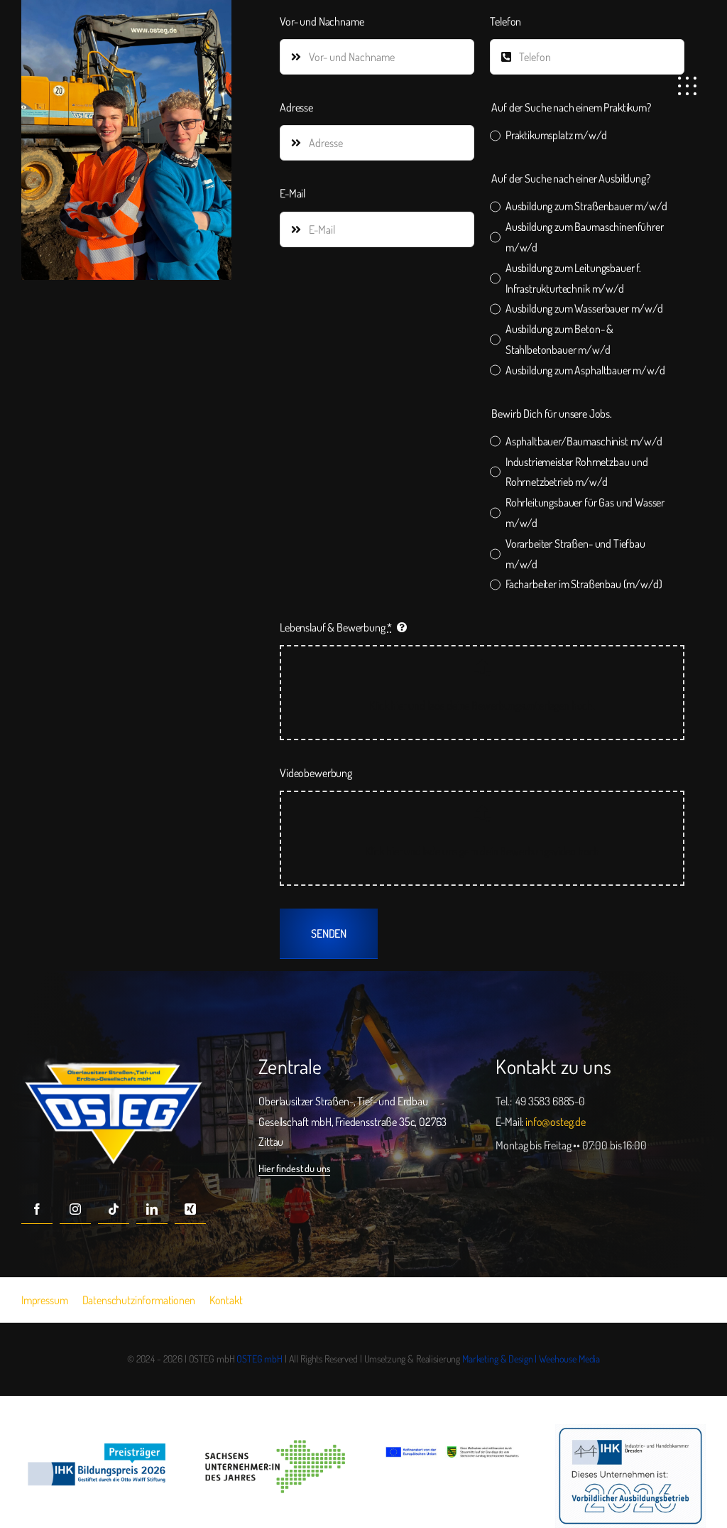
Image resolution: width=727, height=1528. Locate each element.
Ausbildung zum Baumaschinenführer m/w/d (584, 237)
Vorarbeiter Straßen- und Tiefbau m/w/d (575, 553)
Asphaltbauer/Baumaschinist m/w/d (583, 441)
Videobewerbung (316, 773)
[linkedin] (152, 1208)
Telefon (505, 21)
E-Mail (292, 193)
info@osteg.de (555, 1122)
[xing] (190, 1208)
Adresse (296, 107)
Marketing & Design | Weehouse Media (531, 1359)
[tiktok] (113, 1208)
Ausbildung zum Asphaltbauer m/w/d (585, 370)
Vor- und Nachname (322, 21)
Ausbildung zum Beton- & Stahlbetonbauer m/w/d (559, 339)
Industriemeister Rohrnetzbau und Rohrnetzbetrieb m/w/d (576, 472)
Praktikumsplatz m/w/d (555, 135)
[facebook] (37, 1208)
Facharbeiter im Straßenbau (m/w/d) (583, 584)
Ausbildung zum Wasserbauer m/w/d (583, 308)
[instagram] (75, 1208)
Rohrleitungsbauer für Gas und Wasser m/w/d (585, 512)
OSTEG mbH (259, 1359)
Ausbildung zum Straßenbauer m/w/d (586, 206)
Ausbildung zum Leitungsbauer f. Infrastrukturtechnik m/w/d (573, 278)
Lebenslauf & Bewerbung (336, 627)
